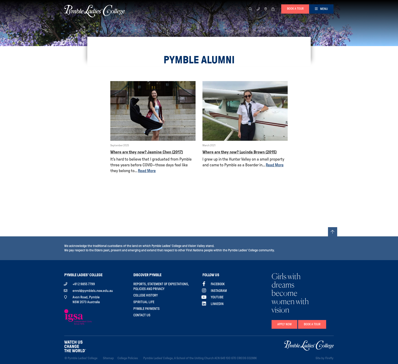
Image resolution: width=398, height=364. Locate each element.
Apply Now (284, 324)
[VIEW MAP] (265, 9)
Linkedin (217, 304)
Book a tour (295, 8)
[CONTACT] (258, 9)
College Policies (128, 358)
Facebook (218, 284)
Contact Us (141, 315)
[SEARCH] (250, 8)
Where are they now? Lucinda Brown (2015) (239, 152)
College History (145, 295)
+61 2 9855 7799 (84, 284)
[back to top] (332, 231)
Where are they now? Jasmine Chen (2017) (146, 152)
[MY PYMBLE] (273, 9)
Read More (147, 170)
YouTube (217, 297)
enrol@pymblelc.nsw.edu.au (93, 291)
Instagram (219, 291)
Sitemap (109, 358)
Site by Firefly (325, 358)
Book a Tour (312, 324)
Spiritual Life (143, 302)
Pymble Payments (146, 309)
